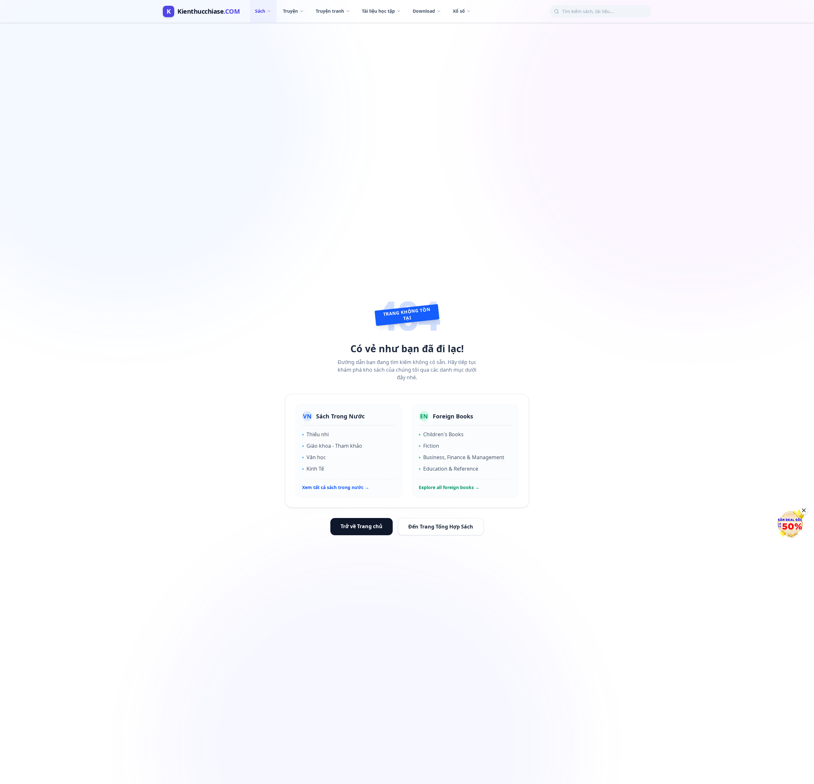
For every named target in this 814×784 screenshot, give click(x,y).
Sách (260, 11)
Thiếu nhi (315, 434)
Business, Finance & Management (461, 457)
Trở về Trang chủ (362, 526)
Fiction (429, 445)
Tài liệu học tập (378, 11)
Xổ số (459, 11)
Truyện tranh (330, 11)
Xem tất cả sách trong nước (335, 487)
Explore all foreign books (449, 487)
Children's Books (441, 434)
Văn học (314, 457)
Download (424, 11)
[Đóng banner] (804, 510)
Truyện (290, 11)
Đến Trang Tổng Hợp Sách (440, 526)
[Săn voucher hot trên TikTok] (790, 524)
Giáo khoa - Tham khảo (332, 445)
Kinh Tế (313, 468)
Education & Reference (448, 468)
